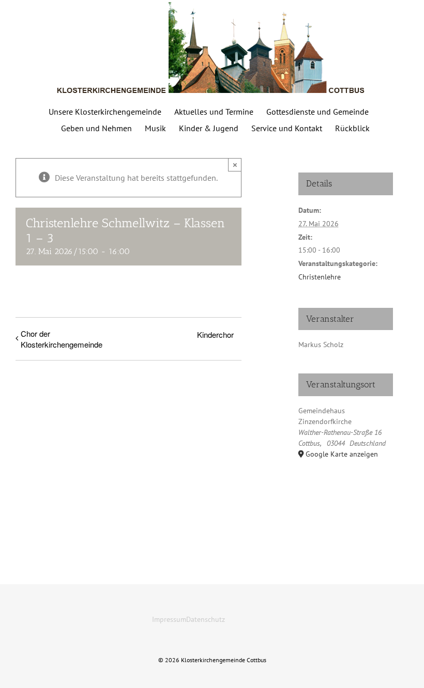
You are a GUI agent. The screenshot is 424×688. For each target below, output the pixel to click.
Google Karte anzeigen (342, 454)
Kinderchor (215, 334)
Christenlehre (319, 277)
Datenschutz (205, 619)
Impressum (169, 619)
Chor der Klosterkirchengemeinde (61, 339)
